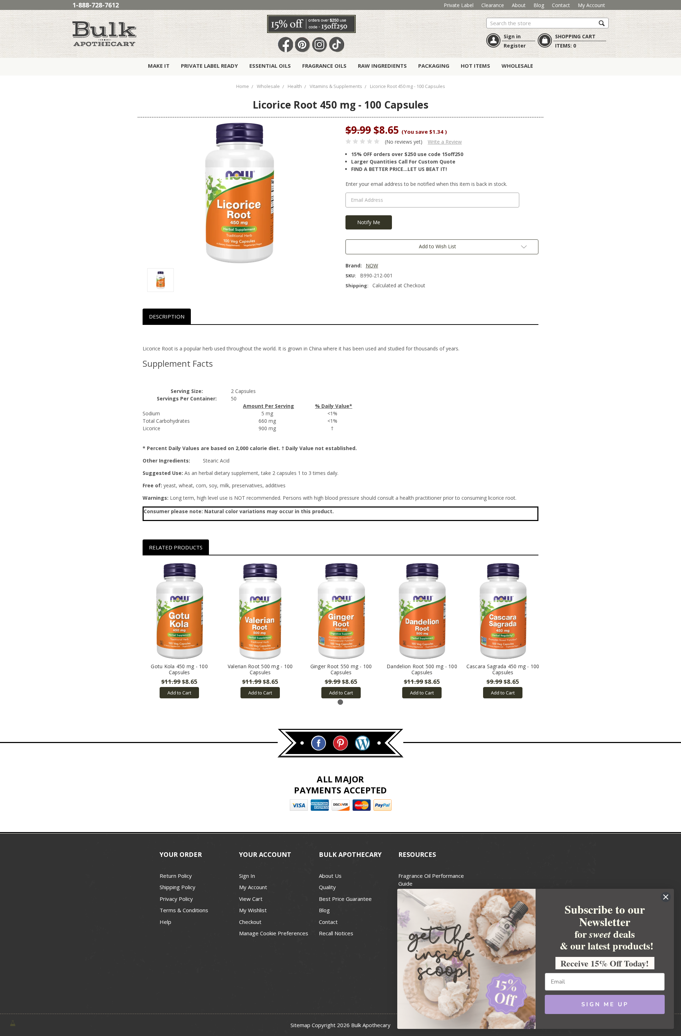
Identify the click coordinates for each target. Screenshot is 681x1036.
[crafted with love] (13, 1022)
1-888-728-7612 (95, 5)
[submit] (602, 22)
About (519, 5)
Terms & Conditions (184, 910)
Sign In (247, 875)
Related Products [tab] (176, 547)
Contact (561, 5)
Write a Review (445, 141)
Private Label (459, 5)
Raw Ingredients (382, 65)
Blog (538, 5)
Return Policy (176, 875)
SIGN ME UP (605, 1004)
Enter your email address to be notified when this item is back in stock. (426, 184)
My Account (591, 5)
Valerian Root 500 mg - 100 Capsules (260, 669)
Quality (327, 887)
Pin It (302, 45)
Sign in (512, 36)
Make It (159, 65)
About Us (330, 875)
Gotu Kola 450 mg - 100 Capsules (179, 669)
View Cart (250, 898)
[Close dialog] (665, 897)
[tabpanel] (179, 630)
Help (165, 921)
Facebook (285, 45)
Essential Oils (270, 65)
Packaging (433, 65)
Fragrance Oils (324, 65)
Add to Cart (179, 692)
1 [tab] (340, 702)
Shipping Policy (177, 887)
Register (515, 45)
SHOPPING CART (575, 36)
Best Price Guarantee (345, 898)
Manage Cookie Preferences (273, 933)
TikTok (336, 45)
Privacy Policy (176, 898)
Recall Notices (336, 933)
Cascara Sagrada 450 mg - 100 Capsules (502, 669)
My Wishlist (253, 910)
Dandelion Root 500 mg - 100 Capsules (422, 669)
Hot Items (475, 65)
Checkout (250, 921)
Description (166, 316)
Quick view (179, 611)
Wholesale (517, 65)
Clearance (492, 5)
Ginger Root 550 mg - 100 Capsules (341, 669)
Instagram (319, 45)
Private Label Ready (209, 65)
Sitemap (300, 1025)
